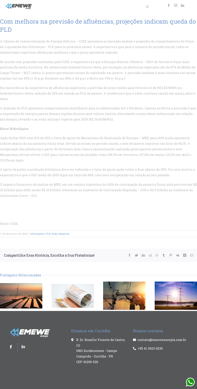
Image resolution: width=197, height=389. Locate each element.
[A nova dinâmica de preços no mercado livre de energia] (21, 295)
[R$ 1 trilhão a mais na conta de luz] (73, 295)
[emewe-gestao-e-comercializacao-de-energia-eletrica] (19, 5)
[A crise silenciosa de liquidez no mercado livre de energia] (124, 295)
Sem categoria (60, 233)
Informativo (37, 233)
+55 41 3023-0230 (150, 348)
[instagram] (175, 5)
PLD (48, 233)
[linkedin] (182, 5)
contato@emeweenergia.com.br (162, 340)
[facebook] (168, 5)
